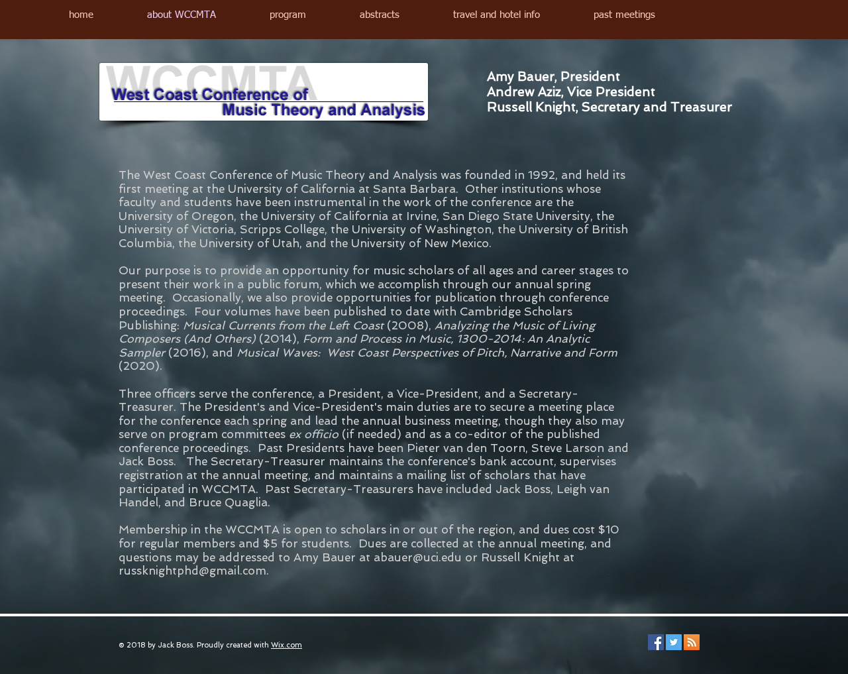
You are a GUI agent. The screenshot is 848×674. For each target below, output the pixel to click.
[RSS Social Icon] (692, 642)
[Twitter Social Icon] (674, 642)
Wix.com (286, 645)
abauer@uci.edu (418, 557)
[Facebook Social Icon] (656, 642)
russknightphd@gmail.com (192, 570)
